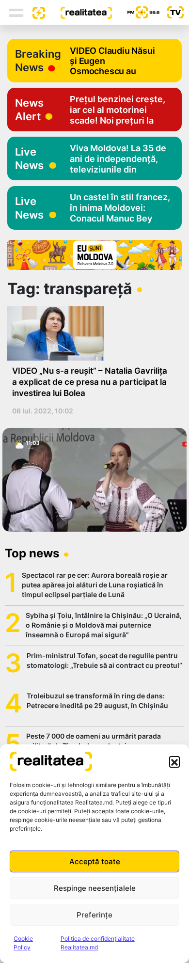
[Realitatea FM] (135, 12)
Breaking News (38, 60)
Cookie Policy (23, 943)
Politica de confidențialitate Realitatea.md (98, 943)
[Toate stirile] (35, 12)
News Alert (29, 109)
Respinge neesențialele (95, 888)
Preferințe (94, 914)
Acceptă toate (94, 861)
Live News (29, 158)
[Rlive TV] (171, 12)
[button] (174, 761)
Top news (32, 553)
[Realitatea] (78, 12)
